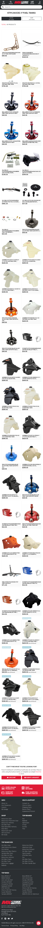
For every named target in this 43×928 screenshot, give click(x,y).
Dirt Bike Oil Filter (27, 861)
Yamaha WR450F (7, 894)
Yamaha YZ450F (27, 892)
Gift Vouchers (6, 833)
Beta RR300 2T (6, 876)
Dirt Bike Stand (27, 851)
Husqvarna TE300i (7, 884)
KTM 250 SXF (26, 886)
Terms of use (5, 925)
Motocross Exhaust (28, 849)
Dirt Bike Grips (6, 845)
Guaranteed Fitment (28, 811)
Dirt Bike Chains (7, 859)
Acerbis (24, 827)
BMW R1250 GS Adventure (30, 894)
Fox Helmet (5, 849)
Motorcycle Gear (7, 831)
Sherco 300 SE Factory (29, 888)
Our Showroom (6, 805)
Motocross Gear (7, 819)
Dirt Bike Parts (6, 825)
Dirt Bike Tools (6, 861)
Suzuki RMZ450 (6, 892)
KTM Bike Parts (27, 855)
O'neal (24, 825)
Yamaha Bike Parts (7, 853)
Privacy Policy (14, 925)
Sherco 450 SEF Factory (9, 890)
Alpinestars (25, 823)
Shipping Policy (27, 807)
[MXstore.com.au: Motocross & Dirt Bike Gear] (21, 2)
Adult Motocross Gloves (9, 847)
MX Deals (4, 835)
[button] (38, 923)
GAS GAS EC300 (27, 878)
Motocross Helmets (8, 823)
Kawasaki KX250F (27, 884)
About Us (4, 803)
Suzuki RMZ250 (27, 890)
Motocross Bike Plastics (9, 851)
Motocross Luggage (8, 863)
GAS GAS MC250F (7, 880)
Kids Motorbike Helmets (9, 827)
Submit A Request (32, 777)
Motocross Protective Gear (10, 821)
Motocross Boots (27, 845)
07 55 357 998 (6, 915)
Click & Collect (26, 805)
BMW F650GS (6, 878)
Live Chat (12, 777)
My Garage (5, 809)
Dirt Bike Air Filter (7, 855)
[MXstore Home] (12, 903)
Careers (4, 807)
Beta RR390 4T (27, 876)
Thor (23, 829)
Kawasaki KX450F (7, 886)
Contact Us (25, 803)
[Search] (3, 7)
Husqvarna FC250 (27, 882)
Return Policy (26, 809)
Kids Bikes (5, 829)
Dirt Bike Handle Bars (29, 863)
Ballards (24, 821)
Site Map (22, 925)
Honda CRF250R (27, 880)
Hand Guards (26, 853)
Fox (23, 819)
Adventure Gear (27, 847)
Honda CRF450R (7, 882)
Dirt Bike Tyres (26, 859)
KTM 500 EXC (6, 888)
